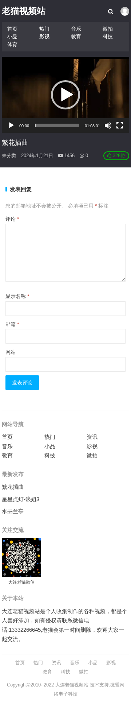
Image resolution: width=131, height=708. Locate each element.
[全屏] (119, 125)
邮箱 (12, 324)
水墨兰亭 (13, 511)
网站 (10, 352)
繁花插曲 (13, 487)
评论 (12, 219)
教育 (76, 36)
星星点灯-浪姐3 (20, 499)
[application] (65, 95)
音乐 (76, 29)
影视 (44, 36)
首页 (12, 29)
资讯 (92, 437)
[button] (65, 94)
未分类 (9, 155)
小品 (12, 36)
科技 (108, 36)
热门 (44, 29)
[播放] (11, 125)
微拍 (108, 29)
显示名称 (17, 296)
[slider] (57, 125)
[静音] (108, 125)
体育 (12, 44)
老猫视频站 (23, 11)
